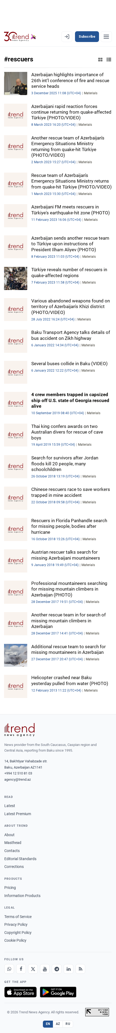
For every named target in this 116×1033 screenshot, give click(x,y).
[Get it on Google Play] (58, 992)
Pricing (10, 887)
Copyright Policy (18, 932)
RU (68, 1024)
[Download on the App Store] (20, 992)
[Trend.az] (20, 36)
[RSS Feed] (80, 969)
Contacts (12, 851)
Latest (9, 806)
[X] (33, 969)
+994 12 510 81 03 (18, 773)
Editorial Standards (20, 859)
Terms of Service (18, 917)
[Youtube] (45, 969)
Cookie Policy (15, 940)
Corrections (14, 866)
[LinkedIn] (68, 969)
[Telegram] (57, 969)
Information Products (22, 896)
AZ (58, 1024)
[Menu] (106, 36)
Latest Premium (17, 814)
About (9, 835)
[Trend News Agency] (19, 730)
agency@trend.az (17, 779)
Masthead (12, 842)
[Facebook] (21, 969)
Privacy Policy (16, 924)
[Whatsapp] (9, 969)
